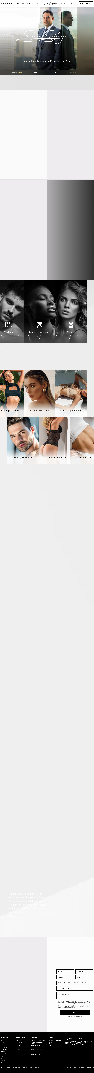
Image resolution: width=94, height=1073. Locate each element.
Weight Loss (4, 1049)
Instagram (19, 1045)
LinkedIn (18, 1049)
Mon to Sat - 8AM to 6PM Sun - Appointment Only (55, 1043)
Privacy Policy (73, 1006)
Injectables (4, 1051)
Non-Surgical (4, 1047)
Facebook (19, 1042)
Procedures (20, 3)
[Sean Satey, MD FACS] (50, 3)
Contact (70, 3)
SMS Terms (80, 1006)
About (63, 3)
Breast (2, 1042)
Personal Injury (5, 1054)
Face (2, 1040)
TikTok (18, 1047)
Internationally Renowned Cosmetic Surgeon (47, 61)
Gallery (38, 3)
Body (2, 1045)
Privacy (79, 1016)
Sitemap (3, 1063)
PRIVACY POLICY (34, 1068)
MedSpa (30, 3)
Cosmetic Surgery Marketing (75, 1068)
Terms (82, 1016)
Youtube (18, 1040)
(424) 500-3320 (35, 1045)
